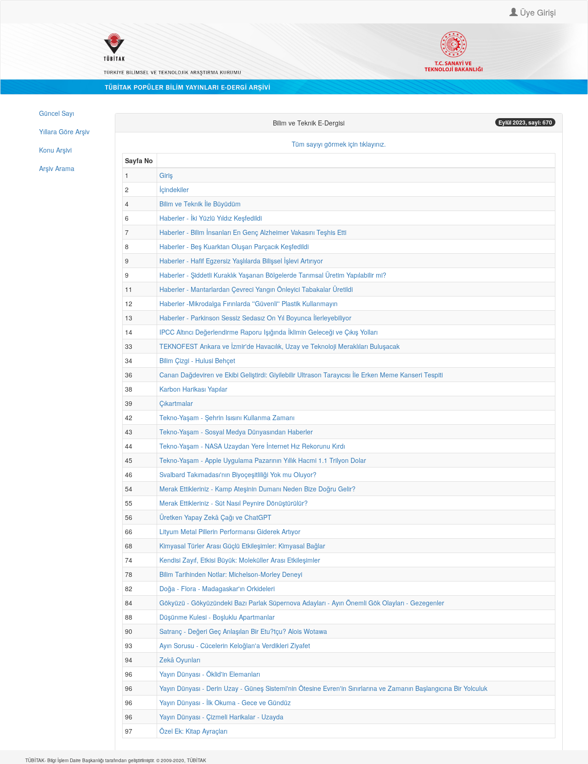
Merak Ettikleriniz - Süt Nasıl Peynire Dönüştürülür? (233, 502)
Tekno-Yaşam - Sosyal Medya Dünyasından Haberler (236, 431)
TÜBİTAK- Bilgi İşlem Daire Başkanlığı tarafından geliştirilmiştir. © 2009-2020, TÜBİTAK (115, 760)
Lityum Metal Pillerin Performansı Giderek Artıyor (229, 531)
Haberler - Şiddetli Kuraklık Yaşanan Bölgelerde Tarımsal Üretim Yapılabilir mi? (272, 274)
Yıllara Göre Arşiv (64, 131)
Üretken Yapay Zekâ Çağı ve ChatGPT (215, 517)
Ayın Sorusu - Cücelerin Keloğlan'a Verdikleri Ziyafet (234, 645)
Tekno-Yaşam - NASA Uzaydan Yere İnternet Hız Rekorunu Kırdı (252, 445)
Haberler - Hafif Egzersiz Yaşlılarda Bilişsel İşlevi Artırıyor (241, 260)
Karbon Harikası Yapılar (193, 388)
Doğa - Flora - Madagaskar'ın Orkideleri (217, 588)
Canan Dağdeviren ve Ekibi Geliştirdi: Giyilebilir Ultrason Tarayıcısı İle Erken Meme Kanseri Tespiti (301, 374)
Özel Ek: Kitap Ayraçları (193, 730)
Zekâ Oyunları (179, 659)
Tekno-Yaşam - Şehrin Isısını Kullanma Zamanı (226, 417)
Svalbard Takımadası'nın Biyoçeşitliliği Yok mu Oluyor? (238, 474)
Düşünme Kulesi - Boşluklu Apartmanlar (217, 616)
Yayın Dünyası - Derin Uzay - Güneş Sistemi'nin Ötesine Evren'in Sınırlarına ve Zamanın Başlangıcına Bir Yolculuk (323, 688)
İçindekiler (174, 189)
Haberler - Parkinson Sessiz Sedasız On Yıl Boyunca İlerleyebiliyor (255, 317)
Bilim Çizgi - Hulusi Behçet (197, 360)
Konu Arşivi (55, 149)
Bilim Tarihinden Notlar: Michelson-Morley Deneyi (230, 574)
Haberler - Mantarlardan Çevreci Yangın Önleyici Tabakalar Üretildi (256, 289)
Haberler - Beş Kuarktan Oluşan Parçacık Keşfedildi (234, 246)
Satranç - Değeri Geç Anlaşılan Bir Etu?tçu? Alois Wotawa (243, 631)
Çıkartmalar (176, 403)
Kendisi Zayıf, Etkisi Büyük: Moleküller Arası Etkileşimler (239, 559)
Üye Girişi (537, 12)
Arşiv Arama (56, 168)
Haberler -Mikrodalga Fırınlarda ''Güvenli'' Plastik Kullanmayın (248, 303)
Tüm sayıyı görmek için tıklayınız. (339, 143)
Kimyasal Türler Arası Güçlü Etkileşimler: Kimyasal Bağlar (242, 545)
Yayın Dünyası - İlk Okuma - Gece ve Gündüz (225, 702)
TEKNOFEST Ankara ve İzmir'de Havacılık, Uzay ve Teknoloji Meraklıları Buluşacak (279, 346)
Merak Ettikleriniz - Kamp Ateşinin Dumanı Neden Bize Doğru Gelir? (257, 488)
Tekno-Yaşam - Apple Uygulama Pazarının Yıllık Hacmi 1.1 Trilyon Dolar (262, 460)
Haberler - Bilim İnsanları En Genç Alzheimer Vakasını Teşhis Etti (252, 232)
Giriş (166, 175)
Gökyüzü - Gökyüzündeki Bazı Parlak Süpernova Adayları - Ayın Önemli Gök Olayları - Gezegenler (301, 602)
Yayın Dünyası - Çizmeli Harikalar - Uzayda (221, 716)
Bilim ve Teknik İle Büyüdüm (200, 203)
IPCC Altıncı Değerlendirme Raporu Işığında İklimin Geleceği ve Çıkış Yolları (268, 331)
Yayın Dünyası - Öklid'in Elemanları (209, 673)
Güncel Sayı (56, 113)
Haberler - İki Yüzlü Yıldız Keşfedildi (210, 217)
